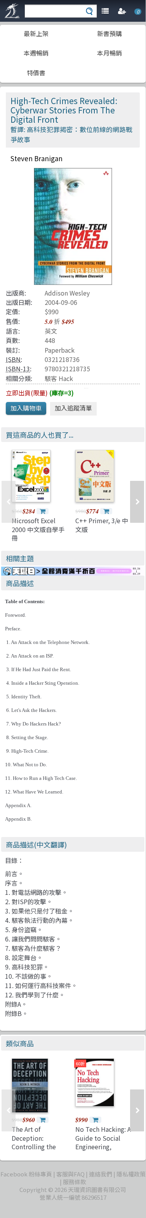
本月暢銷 (109, 52)
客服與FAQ (70, 1174)
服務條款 (74, 1182)
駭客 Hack (59, 378)
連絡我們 (100, 1174)
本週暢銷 (36, 52)
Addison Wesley (67, 293)
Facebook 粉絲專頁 (26, 1174)
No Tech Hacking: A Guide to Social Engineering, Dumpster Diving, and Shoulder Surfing (103, 1150)
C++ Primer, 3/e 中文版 (101, 525)
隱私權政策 (131, 1174)
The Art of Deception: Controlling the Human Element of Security (39, 1146)
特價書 (36, 72)
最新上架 (36, 33)
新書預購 (109, 33)
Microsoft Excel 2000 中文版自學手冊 (38, 529)
